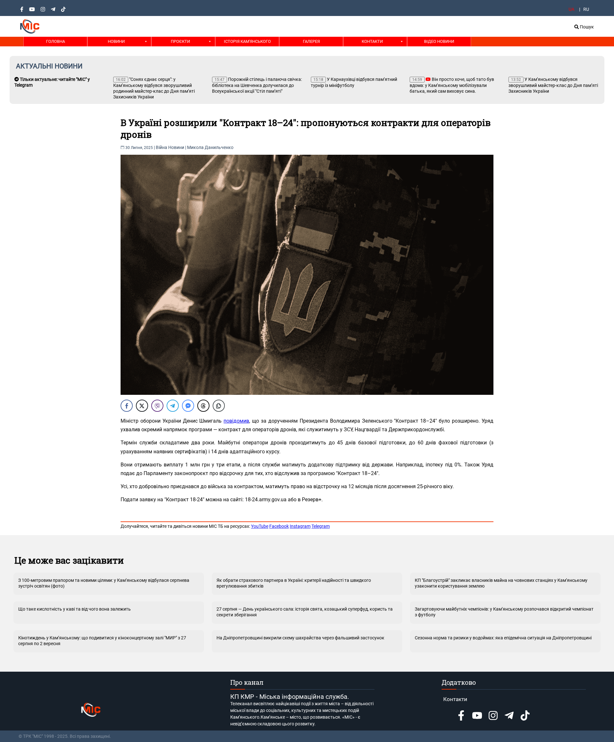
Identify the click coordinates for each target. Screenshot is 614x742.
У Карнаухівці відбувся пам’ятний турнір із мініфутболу (354, 82)
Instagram (300, 526)
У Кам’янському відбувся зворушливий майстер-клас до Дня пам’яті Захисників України (553, 85)
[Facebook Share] (127, 406)
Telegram (320, 526)
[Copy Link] (219, 406)
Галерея (311, 41)
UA (571, 9)
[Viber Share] (157, 406)
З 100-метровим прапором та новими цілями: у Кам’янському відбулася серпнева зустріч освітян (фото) (103, 583)
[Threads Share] (203, 406)
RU (586, 9)
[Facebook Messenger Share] (188, 406)
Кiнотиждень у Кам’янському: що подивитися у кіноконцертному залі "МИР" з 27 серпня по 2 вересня (102, 640)
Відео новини (439, 41)
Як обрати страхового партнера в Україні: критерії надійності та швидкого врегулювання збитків (293, 583)
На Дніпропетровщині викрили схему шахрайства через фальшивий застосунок (300, 637)
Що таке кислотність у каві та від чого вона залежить (74, 609)
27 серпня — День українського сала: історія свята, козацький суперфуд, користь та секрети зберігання (304, 611)
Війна (161, 147)
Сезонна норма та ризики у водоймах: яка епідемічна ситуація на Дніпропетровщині (503, 637)
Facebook (279, 526)
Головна (55, 41)
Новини (116, 41)
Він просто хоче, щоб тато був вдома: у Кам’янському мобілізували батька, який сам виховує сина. (452, 85)
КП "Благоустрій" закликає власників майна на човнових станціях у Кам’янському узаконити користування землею (501, 583)
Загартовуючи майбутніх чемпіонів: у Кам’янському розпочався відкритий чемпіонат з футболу (504, 611)
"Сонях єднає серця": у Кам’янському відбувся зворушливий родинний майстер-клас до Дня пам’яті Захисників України (154, 88)
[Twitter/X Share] (142, 406)
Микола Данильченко (210, 147)
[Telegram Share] (173, 406)
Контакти (372, 41)
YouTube (259, 526)
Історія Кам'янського (247, 41)
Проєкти (180, 41)
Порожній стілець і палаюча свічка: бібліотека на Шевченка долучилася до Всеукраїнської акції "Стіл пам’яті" (257, 85)
